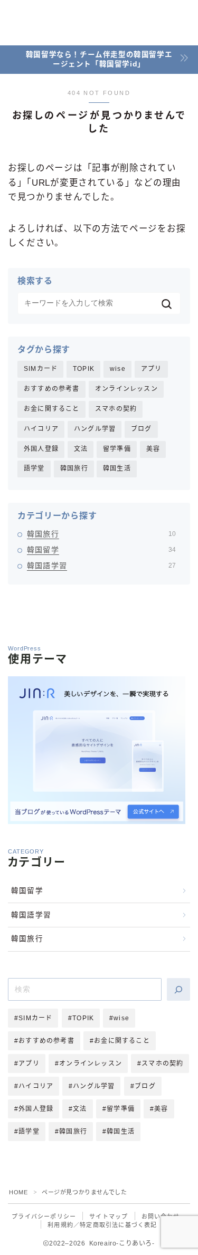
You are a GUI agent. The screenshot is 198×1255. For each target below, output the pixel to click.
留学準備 (117, 449)
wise (118, 368)
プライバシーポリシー (44, 1216)
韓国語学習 (101, 565)
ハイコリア (41, 429)
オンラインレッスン (126, 388)
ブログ (141, 429)
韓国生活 (117, 468)
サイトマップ (108, 1216)
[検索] (178, 989)
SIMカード (41, 368)
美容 (153, 449)
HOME (18, 1192)
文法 (81, 449)
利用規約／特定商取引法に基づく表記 (102, 1225)
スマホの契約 (116, 409)
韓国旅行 (74, 468)
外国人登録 (41, 449)
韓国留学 (101, 549)
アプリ (151, 368)
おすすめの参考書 (52, 388)
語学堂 (34, 468)
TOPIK (84, 368)
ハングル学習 (95, 429)
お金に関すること (52, 409)
